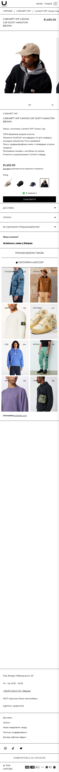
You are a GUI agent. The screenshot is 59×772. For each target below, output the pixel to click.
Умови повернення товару (15, 727)
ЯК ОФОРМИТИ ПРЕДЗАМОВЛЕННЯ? (21, 227)
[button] (8, 183)
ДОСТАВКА (8, 208)
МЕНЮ (39, 4)
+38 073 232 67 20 (12, 691)
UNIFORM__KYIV (20, 416)
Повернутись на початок (29, 758)
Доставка (6, 169)
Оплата (6, 722)
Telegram (26, 691)
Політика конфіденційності (15, 732)
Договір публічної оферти (14, 737)
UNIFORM (7, 11)
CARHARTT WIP (23, 11)
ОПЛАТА (7, 217)
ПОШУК (48, 4)
